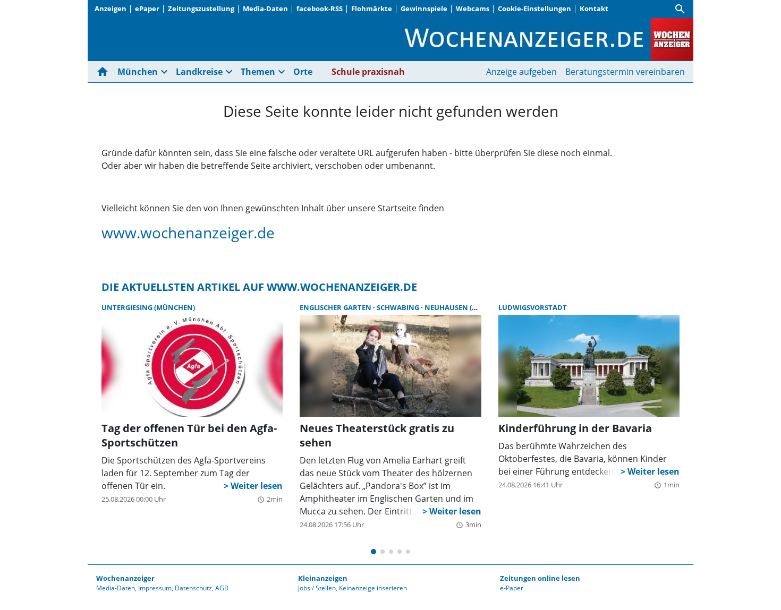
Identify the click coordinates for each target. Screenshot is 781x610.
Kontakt (594, 8)
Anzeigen (110, 8)
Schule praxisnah (368, 72)
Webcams (472, 8)
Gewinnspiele (424, 8)
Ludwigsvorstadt (532, 307)
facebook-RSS (319, 8)
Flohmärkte (371, 8)
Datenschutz (193, 587)
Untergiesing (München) (148, 307)
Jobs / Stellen (317, 587)
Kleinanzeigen (322, 578)
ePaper (147, 8)
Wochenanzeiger (125, 578)
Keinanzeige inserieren (373, 587)
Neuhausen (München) (468, 307)
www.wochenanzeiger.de (188, 232)
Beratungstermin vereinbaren (625, 72)
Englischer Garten (336, 307)
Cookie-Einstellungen (534, 8)
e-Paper (511, 587)
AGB (221, 587)
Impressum (155, 587)
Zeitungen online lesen (540, 578)
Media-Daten (265, 8)
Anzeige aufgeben (521, 72)
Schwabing (399, 307)
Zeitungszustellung (201, 8)
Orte (302, 72)
